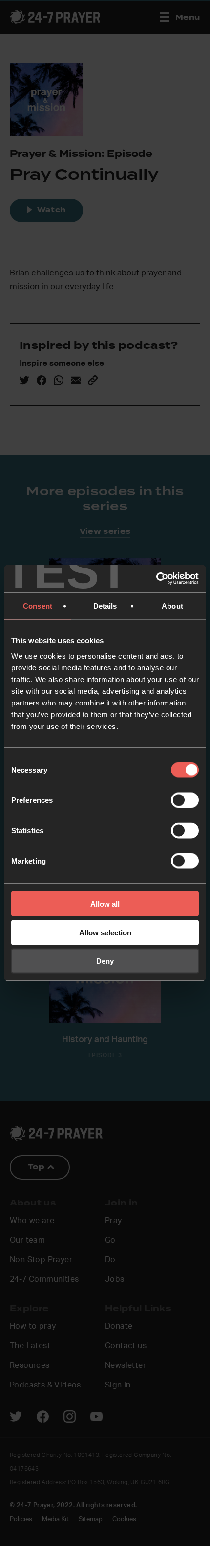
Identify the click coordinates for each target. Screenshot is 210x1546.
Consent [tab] (37, 605)
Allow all (105, 904)
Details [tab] (105, 605)
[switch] (185, 800)
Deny (105, 961)
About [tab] (172, 605)
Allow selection (105, 932)
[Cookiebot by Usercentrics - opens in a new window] (156, 578)
